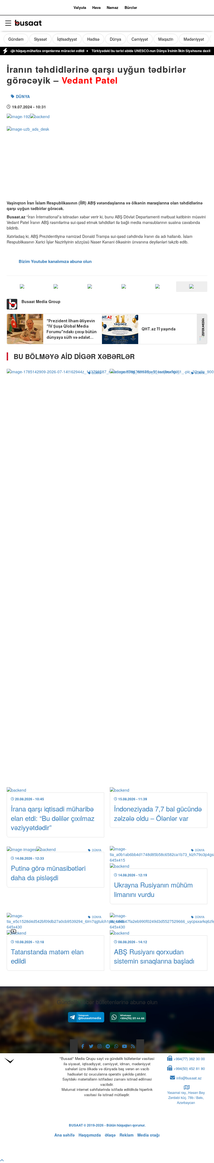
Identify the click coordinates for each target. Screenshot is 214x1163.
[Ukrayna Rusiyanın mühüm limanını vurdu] (158, 857)
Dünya (115, 39)
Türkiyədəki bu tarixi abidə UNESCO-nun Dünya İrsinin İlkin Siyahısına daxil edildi (140, 50)
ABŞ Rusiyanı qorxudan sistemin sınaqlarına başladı (154, 956)
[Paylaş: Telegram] (158, 286)
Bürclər (131, 7)
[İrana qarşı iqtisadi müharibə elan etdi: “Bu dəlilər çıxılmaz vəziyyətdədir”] (55, 581)
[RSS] (133, 1046)
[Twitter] (91, 1046)
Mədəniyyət (194, 39)
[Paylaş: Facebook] (22, 286)
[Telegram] (86, 1017)
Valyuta (80, 7)
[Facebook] (82, 1046)
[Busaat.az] (28, 23)
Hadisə (93, 39)
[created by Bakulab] (107, 1145)
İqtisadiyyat (67, 39)
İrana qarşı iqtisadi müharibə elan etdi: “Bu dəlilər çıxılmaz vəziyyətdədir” (52, 818)
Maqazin (165, 39)
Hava (96, 7)
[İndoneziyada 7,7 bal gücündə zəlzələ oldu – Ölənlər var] (158, 581)
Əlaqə (110, 1135)
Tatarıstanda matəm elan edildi (47, 956)
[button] (191, 286)
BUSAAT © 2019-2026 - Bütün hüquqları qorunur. (107, 1125)
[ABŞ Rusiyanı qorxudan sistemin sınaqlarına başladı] (158, 924)
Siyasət (40, 39)
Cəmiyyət (140, 39)
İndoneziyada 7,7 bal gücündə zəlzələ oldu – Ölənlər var (158, 813)
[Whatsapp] (128, 1017)
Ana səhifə (64, 1135)
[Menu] (8, 23)
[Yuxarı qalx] (2, 1160)
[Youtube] (124, 1046)
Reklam (126, 1135)
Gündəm (16, 39)
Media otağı (148, 1135)
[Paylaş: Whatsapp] (90, 286)
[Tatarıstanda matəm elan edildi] (55, 924)
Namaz (112, 7)
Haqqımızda (90, 1135)
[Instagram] (99, 1046)
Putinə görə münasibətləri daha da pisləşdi (48, 872)
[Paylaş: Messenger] (124, 286)
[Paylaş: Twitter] (56, 286)
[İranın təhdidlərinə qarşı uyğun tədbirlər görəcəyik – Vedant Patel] (28, 115)
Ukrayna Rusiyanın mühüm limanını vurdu (153, 889)
